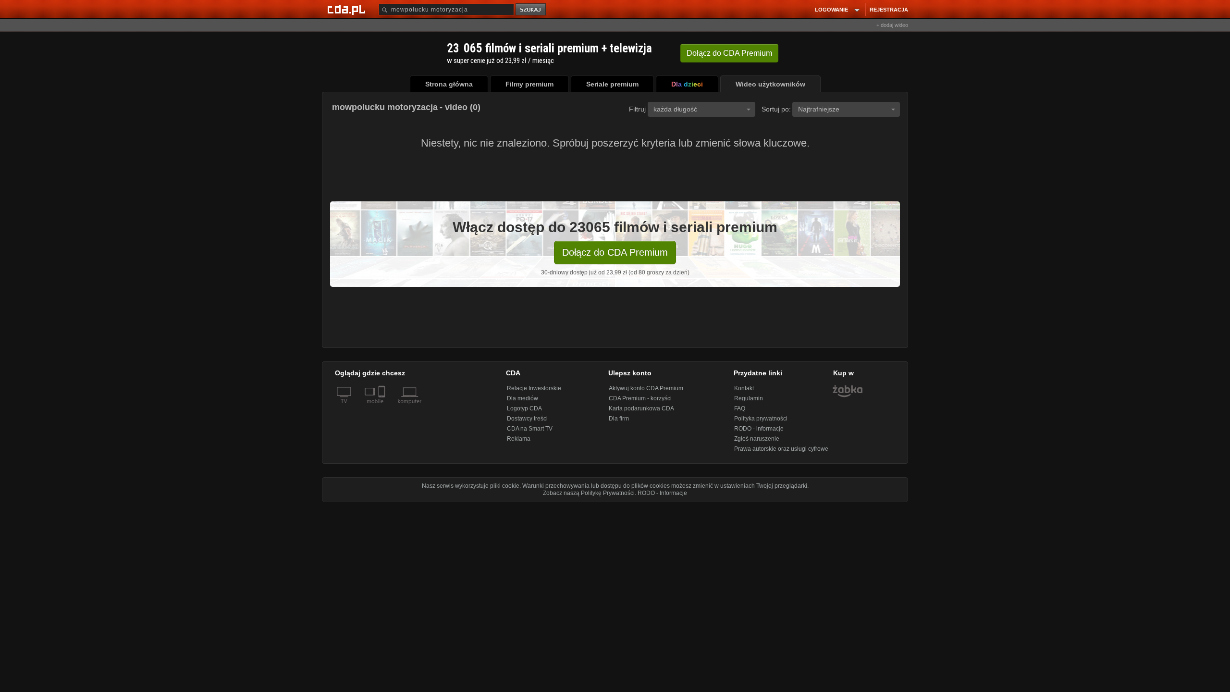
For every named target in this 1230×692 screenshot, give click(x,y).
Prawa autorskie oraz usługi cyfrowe (781, 448)
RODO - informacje (759, 428)
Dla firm (619, 418)
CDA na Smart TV (530, 428)
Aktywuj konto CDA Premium (646, 388)
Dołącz (729, 53)
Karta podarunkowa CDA (641, 408)
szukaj (531, 9)
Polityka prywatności (760, 418)
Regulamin (748, 398)
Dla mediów (522, 398)
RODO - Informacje (662, 493)
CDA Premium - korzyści (640, 398)
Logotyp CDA (524, 408)
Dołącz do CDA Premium (615, 252)
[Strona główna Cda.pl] (348, 9)
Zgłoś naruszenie (756, 438)
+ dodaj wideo (892, 25)
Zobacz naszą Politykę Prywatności (589, 493)
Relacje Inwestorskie (534, 388)
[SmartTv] (382, 407)
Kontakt (744, 388)
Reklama (518, 438)
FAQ (739, 408)
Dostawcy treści (527, 418)
